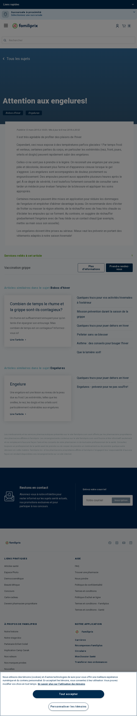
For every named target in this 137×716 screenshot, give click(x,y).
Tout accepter (68, 694)
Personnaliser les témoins (68, 706)
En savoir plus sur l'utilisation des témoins (61, 684)
